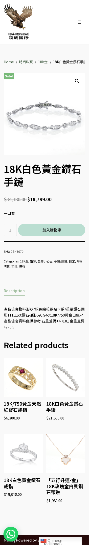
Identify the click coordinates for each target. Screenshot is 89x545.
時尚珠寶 (26, 61)
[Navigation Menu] (79, 22)
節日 (14, 266)
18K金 (43, 61)
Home (9, 61)
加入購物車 (52, 229)
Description (14, 290)
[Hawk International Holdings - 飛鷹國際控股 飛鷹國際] (18, 22)
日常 (72, 261)
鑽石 (22, 266)
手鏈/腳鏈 (60, 261)
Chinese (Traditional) (51, 542)
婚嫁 (33, 261)
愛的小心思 (45, 261)
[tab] (14, 291)
